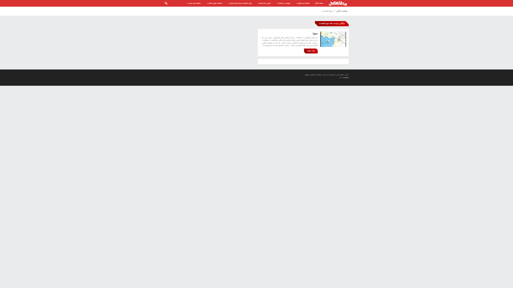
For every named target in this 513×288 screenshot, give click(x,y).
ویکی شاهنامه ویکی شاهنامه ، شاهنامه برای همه (338, 3)
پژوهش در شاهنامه (284, 3)
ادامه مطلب (311, 51)
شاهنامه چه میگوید (304, 3)
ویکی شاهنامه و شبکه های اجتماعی (240, 3)
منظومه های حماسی (194, 3)
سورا (315, 33)
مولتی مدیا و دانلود (265, 3)
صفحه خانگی (319, 3)
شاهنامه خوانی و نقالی (215, 3)
